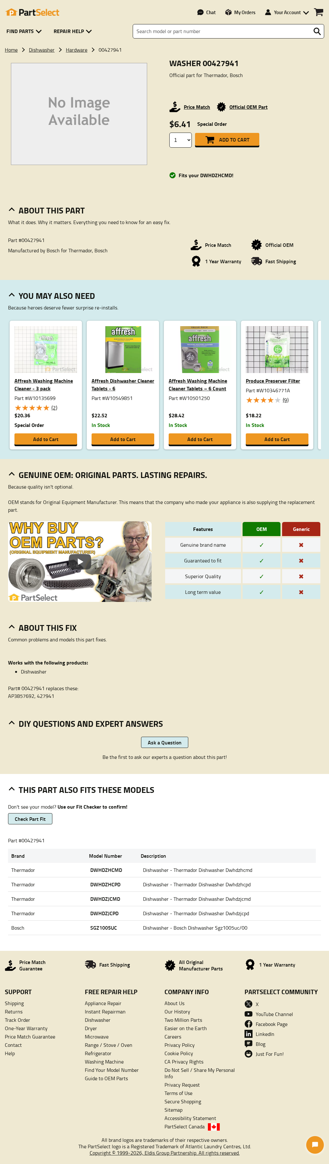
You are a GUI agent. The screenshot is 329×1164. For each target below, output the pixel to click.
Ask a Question (165, 742)
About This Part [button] (52, 210)
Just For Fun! (270, 1053)
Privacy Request (182, 1084)
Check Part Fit (30, 818)
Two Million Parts (183, 1019)
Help (10, 1053)
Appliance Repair (103, 1003)
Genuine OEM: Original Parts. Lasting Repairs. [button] (113, 475)
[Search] (317, 31)
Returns (13, 1011)
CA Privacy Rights (183, 1061)
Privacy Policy (179, 1044)
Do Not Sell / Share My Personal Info (199, 1073)
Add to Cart (234, 139)
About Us (174, 1003)
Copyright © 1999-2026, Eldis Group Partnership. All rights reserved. (165, 1152)
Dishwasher (42, 50)
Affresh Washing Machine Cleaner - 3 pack (43, 384)
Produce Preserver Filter (273, 380)
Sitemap (173, 1109)
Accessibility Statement (190, 1118)
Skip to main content (164, 35)
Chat (211, 12)
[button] (25, 31)
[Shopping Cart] (318, 12)
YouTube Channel (274, 1014)
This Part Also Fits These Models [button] (86, 790)
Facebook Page (272, 1024)
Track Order (17, 1019)
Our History (177, 1011)
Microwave (97, 1036)
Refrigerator (98, 1053)
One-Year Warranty (26, 1028)
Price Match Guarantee (30, 1036)
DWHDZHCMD (106, 869)
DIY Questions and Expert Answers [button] (91, 723)
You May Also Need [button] (57, 296)
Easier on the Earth (185, 1028)
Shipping (14, 1003)
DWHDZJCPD (104, 913)
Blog (260, 1043)
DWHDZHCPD (105, 884)
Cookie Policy (178, 1053)
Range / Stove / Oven (108, 1044)
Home (11, 50)
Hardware (76, 50)
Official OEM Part (248, 106)
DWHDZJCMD (105, 898)
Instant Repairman (105, 1011)
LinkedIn (265, 1034)
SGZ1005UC (103, 927)
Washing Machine (104, 1061)
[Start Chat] (315, 1145)
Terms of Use (178, 1093)
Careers (172, 1036)
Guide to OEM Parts (106, 1078)
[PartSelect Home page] (32, 12)
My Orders (244, 12)
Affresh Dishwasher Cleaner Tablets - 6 (123, 384)
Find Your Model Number (112, 1069)
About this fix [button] (48, 627)
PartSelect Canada (184, 1126)
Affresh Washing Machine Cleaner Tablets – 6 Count (198, 384)
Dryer (91, 1028)
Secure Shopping (182, 1101)
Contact (13, 1044)
